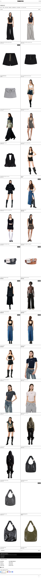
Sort (39, 9)
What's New (2, 565)
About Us (1, 562)
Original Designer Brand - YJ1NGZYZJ (5, 570)
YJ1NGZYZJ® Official (3, 559)
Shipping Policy (11, 565)
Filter (1, 9)
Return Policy (11, 562)
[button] (39, 1)
